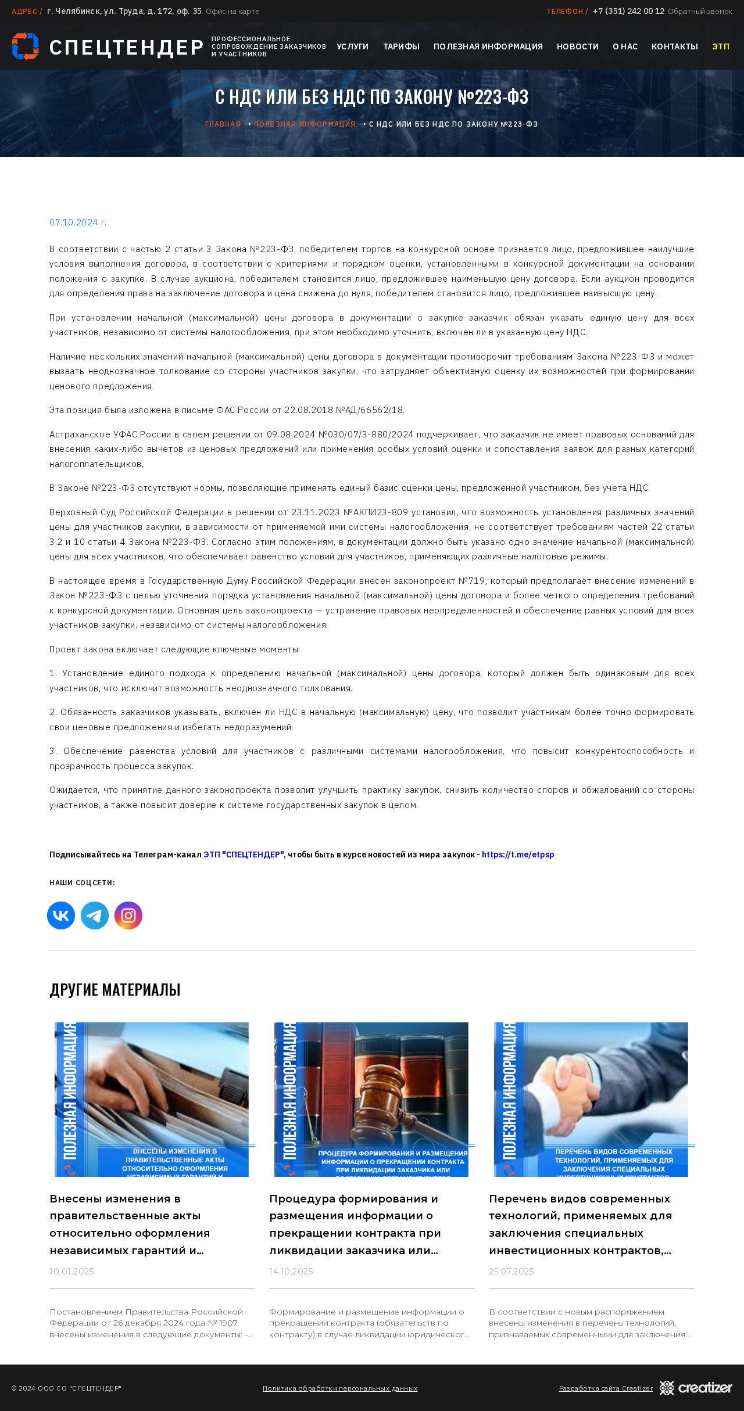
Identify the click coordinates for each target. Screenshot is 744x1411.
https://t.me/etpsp (518, 854)
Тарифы (401, 46)
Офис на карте (232, 11)
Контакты (675, 46)
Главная (223, 124)
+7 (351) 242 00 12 (628, 11)
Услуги (353, 46)
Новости (578, 46)
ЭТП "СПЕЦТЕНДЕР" (243, 854)
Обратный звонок (700, 11)
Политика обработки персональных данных (340, 1388)
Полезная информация (488, 46)
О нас (625, 46)
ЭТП (720, 46)
